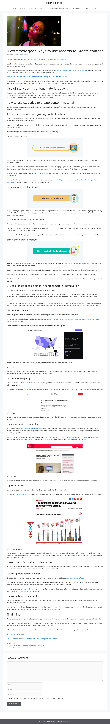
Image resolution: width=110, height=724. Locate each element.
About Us (22, 8)
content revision (25, 589)
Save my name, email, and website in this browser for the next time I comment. (36, 698)
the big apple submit (22, 494)
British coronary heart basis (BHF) (30, 428)
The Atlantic (28, 389)
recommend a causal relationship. (76, 437)
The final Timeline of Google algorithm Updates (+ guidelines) (26, 645)
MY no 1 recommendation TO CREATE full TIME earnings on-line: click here (32, 639)
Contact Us (87, 8)
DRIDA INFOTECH (55, 3)
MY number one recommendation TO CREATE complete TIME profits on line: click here (36, 59)
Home (14, 8)
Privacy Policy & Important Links (58, 8)
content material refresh (75, 578)
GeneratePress (66, 721)
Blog (41, 8)
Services (31, 8)
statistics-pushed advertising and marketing (71, 70)
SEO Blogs (12, 643)
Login (95, 8)
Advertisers (76, 8)
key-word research (40, 169)
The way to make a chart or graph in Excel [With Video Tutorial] (27, 647)
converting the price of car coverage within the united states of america (74, 319)
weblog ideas (25, 81)
